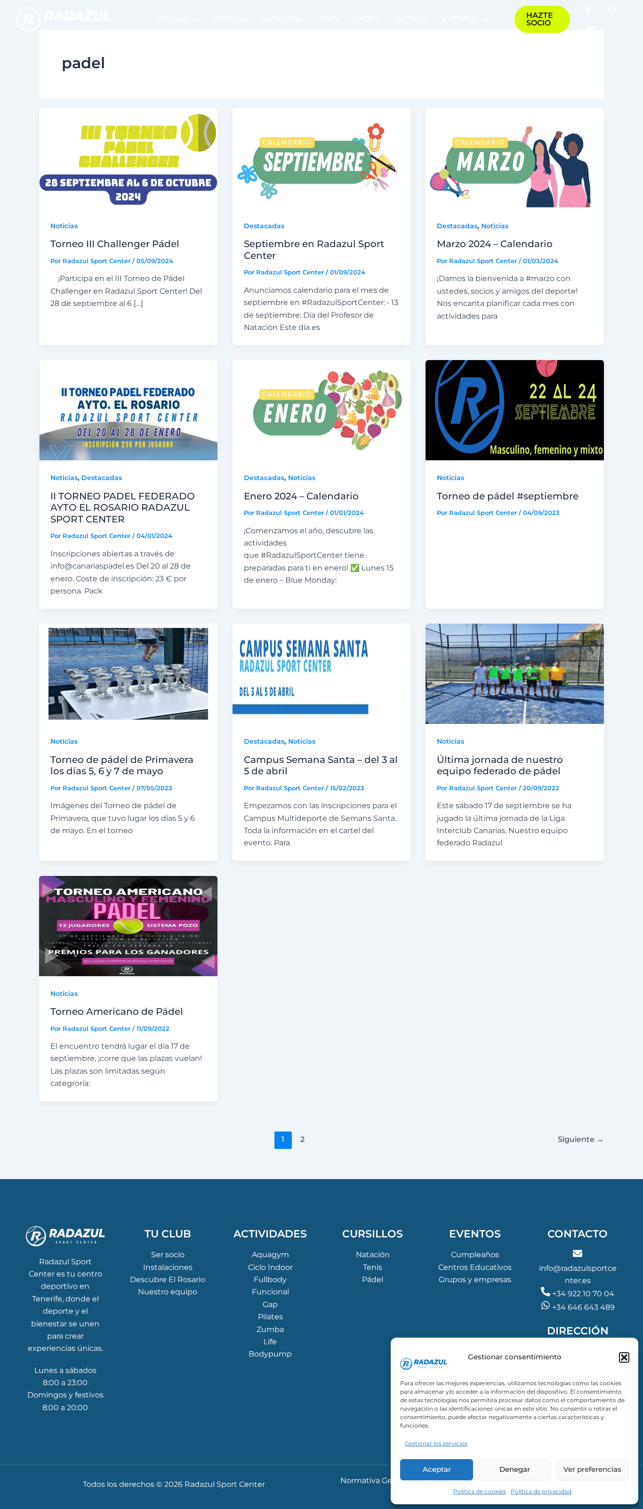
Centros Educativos (475, 1267)
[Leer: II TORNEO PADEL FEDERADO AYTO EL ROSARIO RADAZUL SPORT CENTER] (128, 409)
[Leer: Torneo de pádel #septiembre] (515, 409)
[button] (624, 1357)
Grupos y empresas (475, 1279)
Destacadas (264, 226)
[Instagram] (612, 10)
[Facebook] (588, 10)
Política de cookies (479, 1491)
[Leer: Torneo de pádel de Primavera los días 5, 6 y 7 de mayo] (128, 673)
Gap (270, 1304)
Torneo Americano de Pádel (116, 1011)
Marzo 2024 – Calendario (495, 243)
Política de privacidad (541, 1491)
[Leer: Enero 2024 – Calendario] (322, 409)
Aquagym (270, 1254)
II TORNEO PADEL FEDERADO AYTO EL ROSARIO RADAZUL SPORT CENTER (122, 507)
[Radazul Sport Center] (423, 1350)
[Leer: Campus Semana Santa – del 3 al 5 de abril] (322, 673)
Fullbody (270, 1279)
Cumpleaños (475, 1254)
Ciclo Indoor (270, 1267)
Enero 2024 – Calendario (301, 496)
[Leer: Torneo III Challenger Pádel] (128, 157)
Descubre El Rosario (167, 1279)
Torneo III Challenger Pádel (114, 243)
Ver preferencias (592, 1469)
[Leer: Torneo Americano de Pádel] (128, 925)
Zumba (270, 1329)
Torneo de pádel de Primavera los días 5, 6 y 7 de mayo (121, 765)
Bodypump (270, 1353)
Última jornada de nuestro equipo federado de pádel (500, 765)
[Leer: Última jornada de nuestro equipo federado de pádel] (515, 673)
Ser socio (168, 1254)
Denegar (514, 1469)
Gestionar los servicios (436, 1443)
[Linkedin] (591, 28)
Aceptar (437, 1469)
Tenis (372, 1267)
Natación (373, 1254)
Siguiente (581, 1139)
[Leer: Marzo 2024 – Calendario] (515, 157)
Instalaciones (168, 1267)
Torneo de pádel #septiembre (508, 496)
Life (270, 1341)
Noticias (64, 226)
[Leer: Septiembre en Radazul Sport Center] (322, 157)
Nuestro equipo (167, 1291)
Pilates (270, 1316)
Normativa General (375, 1480)
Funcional (270, 1291)
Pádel (372, 1279)
